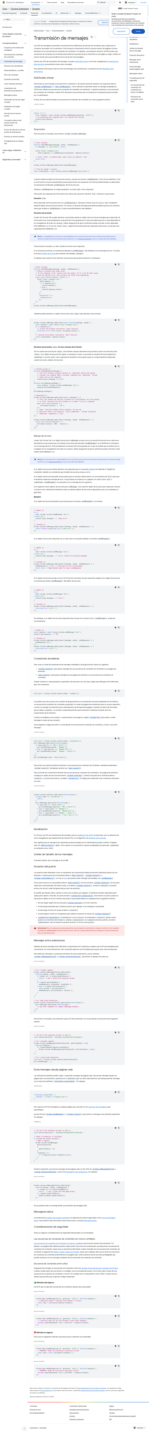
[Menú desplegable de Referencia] (70, 13)
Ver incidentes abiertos (37, 1413)
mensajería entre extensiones (76, 1172)
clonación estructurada (97, 838)
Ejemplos (78, 13)
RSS (110, 1419)
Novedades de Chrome (76, 2)
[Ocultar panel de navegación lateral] (24, 1428)
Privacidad (43, 1428)
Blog (62, 2)
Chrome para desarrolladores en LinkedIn (122, 1416)
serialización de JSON (85, 835)
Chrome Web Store (91, 13)
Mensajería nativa (90, 1221)
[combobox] (106, 2)
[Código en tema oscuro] (115, 110)
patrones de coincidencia (97, 1107)
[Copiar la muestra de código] (118, 110)
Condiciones (34, 1428)
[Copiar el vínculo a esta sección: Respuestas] (47, 129)
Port (65, 878)
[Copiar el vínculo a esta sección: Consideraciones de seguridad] (70, 1227)
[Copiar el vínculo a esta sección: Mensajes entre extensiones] (67, 940)
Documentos (35, 2)
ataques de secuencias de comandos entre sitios (99, 1268)
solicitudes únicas (81, 62)
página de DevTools (85, 239)
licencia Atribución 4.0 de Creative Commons (92, 1388)
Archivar (72, 1416)
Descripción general (9, 13)
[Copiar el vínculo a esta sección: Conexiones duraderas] (61, 659)
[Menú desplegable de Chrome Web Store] (100, 13)
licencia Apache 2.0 (47, 1390)
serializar (91, 469)
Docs (4, 9)
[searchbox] (13, 19)
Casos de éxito (52, 2)
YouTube (112, 1413)
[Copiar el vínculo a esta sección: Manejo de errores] (53, 436)
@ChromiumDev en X (116, 1409)
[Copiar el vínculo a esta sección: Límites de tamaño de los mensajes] (75, 854)
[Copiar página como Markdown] (92, 37)
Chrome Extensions (20, 9)
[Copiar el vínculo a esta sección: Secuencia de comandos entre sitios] (70, 1264)
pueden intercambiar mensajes (57, 1218)
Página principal (39, 30)
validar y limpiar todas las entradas (66, 1252)
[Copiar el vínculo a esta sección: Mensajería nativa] (55, 1212)
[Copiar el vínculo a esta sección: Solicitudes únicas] (56, 78)
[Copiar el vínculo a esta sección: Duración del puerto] (58, 867)
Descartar (121, 31)
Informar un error (35, 1409)
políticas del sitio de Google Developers (93, 1390)
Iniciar (138, 31)
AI (56, 13)
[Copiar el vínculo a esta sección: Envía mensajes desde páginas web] (75, 1070)
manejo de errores (48, 254)
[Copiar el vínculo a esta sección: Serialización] (50, 829)
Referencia (64, 13)
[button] (12, 35)
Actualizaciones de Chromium (79, 1409)
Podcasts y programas (76, 1419)
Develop (36, 9)
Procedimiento (47, 13)
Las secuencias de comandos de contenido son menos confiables (58, 1243)
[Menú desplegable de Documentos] (42, 2)
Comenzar (23, 13)
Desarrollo (34, 13)
